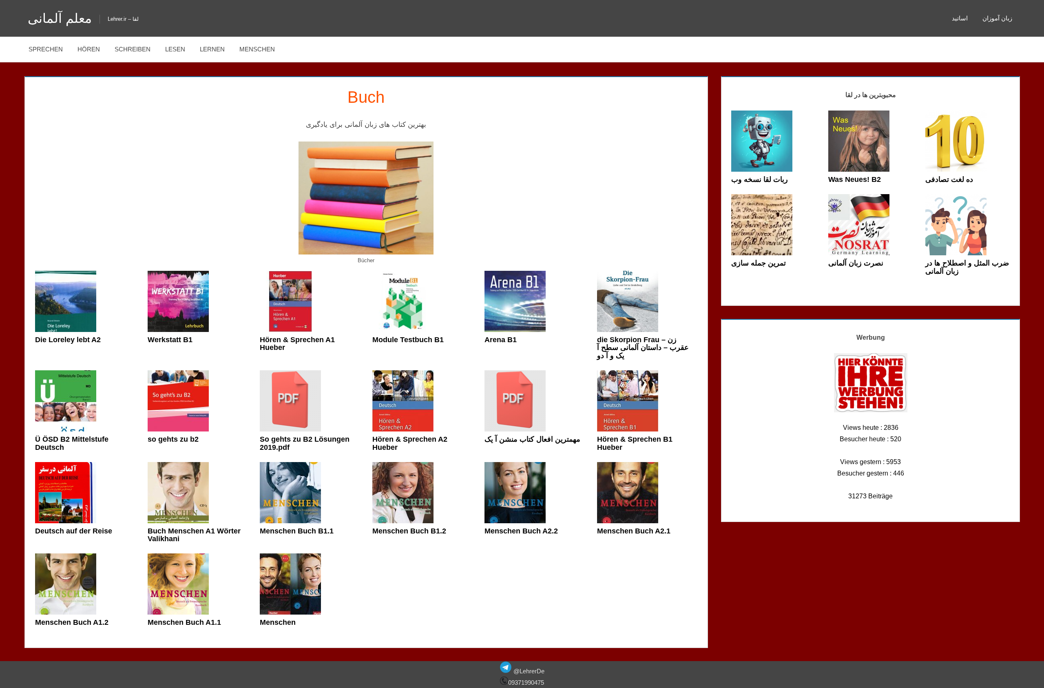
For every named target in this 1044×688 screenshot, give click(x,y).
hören (88, 49)
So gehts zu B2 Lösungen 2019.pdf (304, 443)
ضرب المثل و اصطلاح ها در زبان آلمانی (967, 267)
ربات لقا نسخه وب (759, 179)
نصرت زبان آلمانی (855, 263)
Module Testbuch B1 (408, 340)
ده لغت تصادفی (949, 179)
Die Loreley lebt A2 (68, 340)
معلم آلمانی (60, 18)
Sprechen (46, 49)
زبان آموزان (997, 18)
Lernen (212, 49)
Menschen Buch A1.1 (184, 622)
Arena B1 (500, 340)
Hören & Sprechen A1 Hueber (297, 344)
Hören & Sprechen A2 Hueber (409, 443)
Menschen (257, 49)
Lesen (175, 49)
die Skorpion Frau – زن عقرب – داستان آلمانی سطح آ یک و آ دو (643, 348)
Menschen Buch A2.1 (633, 531)
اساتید (960, 18)
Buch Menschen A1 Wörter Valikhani (194, 535)
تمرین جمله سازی (758, 263)
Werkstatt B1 (170, 340)
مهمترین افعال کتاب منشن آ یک (532, 439)
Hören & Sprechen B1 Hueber (634, 443)
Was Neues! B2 (854, 179)
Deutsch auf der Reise (73, 531)
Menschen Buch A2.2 (521, 531)
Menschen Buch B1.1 (297, 531)
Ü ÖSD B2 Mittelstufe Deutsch (71, 443)
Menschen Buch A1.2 (71, 622)
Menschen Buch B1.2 (409, 531)
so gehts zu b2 (173, 439)
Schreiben (132, 49)
